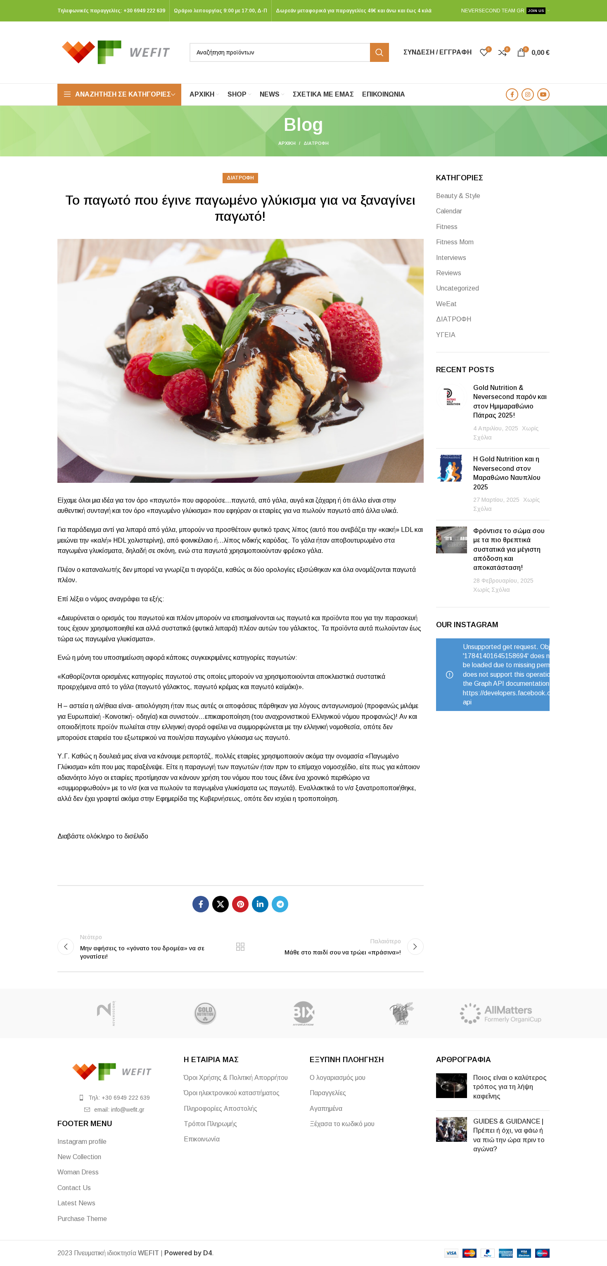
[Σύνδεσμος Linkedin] (260, 904)
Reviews (448, 272)
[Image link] (114, 1071)
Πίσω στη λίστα (240, 946)
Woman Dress (78, 1172)
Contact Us (74, 1187)
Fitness (447, 226)
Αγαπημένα (326, 1108)
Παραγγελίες (328, 1092)
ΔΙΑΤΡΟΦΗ (316, 143)
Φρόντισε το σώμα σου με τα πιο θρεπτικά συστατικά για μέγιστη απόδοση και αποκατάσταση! (509, 549)
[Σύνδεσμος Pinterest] (240, 904)
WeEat (446, 303)
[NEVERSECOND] (106, 1013)
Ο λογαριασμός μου (337, 1077)
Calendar (449, 211)
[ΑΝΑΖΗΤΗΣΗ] (379, 52)
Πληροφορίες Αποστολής (220, 1108)
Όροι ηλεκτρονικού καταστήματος (232, 1092)
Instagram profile (82, 1141)
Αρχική (287, 143)
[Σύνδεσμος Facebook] (512, 94)
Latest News (76, 1203)
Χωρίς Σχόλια (491, 589)
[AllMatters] (500, 1013)
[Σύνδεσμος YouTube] (543, 94)
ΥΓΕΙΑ (445, 334)
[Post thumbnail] (451, 412)
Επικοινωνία (202, 1139)
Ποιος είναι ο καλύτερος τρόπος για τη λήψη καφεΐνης (510, 1087)
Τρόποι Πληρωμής (210, 1123)
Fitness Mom (455, 242)
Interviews (451, 257)
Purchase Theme (82, 1218)
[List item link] (114, 1097)
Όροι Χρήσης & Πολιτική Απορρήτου (236, 1077)
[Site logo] (119, 51)
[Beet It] (402, 1013)
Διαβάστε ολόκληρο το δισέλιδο (102, 836)
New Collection (79, 1156)
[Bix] (303, 1013)
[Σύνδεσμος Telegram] (280, 904)
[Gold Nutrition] (205, 1013)
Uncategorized (457, 288)
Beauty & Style (458, 195)
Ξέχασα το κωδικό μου (342, 1123)
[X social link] (220, 904)
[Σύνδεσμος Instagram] (528, 94)
